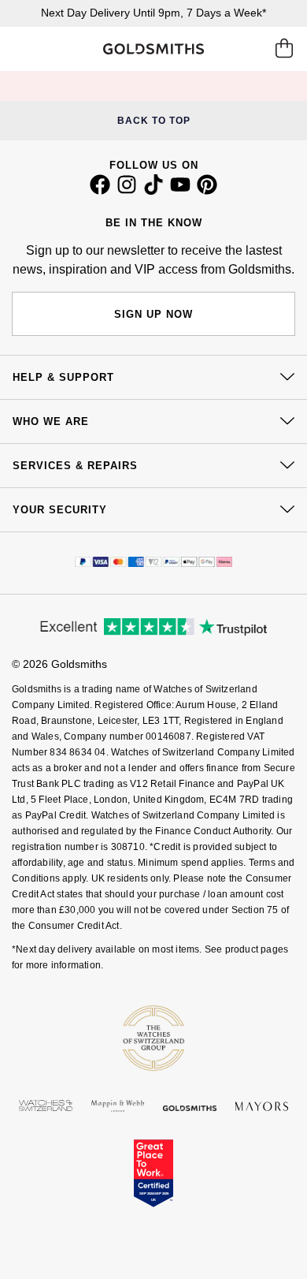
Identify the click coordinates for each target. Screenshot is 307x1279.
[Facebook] (100, 191)
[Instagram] (126, 191)
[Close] (177, 86)
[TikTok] (153, 191)
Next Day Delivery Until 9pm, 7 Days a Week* (153, 12)
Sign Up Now (153, 314)
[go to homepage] (153, 48)
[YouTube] (180, 191)
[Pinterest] (207, 191)
